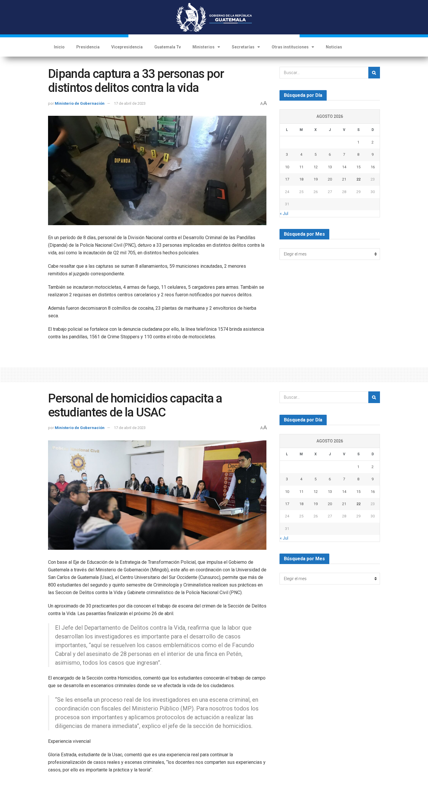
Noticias (334, 47)
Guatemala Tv (167, 47)
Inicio (59, 47)
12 (316, 167)
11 (301, 167)
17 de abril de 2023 (130, 103)
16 (373, 167)
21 (344, 179)
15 (358, 167)
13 (330, 167)
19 (316, 179)
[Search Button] (374, 72)
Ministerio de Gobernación (80, 103)
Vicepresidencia (127, 47)
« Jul (284, 213)
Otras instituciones (290, 47)
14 (344, 167)
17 (287, 179)
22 (358, 179)
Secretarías (243, 47)
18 (301, 179)
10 (287, 167)
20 (330, 179)
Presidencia (88, 47)
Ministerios (203, 47)
